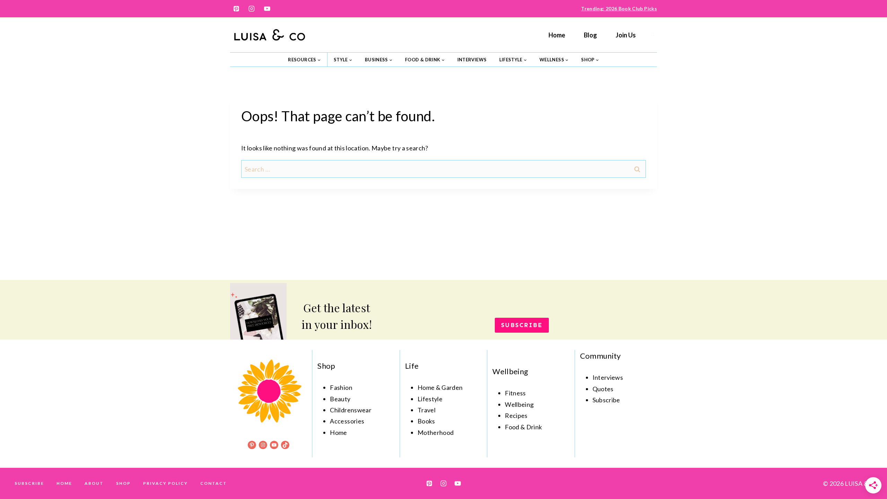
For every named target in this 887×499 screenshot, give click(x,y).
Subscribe (29, 483)
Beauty (340, 399)
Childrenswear (350, 410)
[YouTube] (267, 8)
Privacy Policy (165, 483)
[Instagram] (251, 8)
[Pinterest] (236, 8)
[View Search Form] (653, 35)
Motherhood (436, 432)
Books (426, 421)
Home (556, 35)
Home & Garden (440, 387)
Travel (427, 410)
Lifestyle (430, 399)
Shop (123, 483)
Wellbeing (519, 404)
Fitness (515, 393)
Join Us (626, 35)
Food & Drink (523, 427)
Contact (213, 483)
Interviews (472, 59)
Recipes (516, 415)
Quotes (603, 389)
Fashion (341, 387)
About (94, 483)
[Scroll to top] (870, 472)
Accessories (347, 421)
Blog (590, 35)
